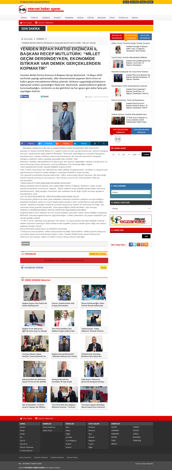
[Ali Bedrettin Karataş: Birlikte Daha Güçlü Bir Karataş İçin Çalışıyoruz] (94, 343)
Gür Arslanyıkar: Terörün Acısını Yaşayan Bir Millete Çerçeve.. (33, 406)
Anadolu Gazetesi (41, 457)
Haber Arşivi (47, 430)
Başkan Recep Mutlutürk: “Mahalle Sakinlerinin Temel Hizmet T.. (64, 355)
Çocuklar (69, 437)
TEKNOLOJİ (137, 440)
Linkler (22, 434)
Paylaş (31, 143)
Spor (67, 427)
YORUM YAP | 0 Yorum (97, 254)
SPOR (113, 440)
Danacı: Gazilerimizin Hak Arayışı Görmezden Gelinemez (63, 304)
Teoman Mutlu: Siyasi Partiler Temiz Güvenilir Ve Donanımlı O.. (34, 355)
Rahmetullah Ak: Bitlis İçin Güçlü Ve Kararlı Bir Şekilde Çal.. (34, 380)
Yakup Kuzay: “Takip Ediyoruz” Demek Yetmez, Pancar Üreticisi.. (92, 330)
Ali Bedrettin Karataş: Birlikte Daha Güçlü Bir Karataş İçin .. (91, 355)
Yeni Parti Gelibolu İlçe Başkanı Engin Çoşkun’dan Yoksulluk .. (63, 330)
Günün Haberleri (49, 427)
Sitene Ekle (26, 450)
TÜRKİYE (136, 427)
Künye (142, 2)
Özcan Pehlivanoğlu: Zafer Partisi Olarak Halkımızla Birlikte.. (92, 304)
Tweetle (48, 143)
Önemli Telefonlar (26, 447)
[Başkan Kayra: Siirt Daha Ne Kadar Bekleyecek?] (35, 293)
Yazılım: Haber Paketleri (144, 464)
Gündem (92, 427)
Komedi (91, 437)
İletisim (150, 2)
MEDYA (114, 444)
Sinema (68, 447)
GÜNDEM (40, 39)
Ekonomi (92, 430)
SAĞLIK (135, 434)
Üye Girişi (134, 2)
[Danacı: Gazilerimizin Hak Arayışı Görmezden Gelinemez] (64, 293)
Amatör (68, 444)
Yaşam (91, 444)
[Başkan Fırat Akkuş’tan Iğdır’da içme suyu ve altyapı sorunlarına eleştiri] (35, 318)
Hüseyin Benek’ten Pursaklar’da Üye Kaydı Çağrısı (62, 380)
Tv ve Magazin (71, 440)
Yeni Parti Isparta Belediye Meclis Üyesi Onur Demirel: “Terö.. (93, 406)
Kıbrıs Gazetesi (25, 457)
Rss (21, 437)
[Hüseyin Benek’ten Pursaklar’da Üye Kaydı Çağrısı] (64, 369)
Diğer (91, 447)
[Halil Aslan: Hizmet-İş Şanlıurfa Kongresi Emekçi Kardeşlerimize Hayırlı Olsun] (94, 369)
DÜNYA (114, 427)
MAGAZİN (136, 437)
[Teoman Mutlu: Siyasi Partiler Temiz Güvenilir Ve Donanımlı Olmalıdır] (35, 343)
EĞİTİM (114, 437)
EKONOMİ (115, 434)
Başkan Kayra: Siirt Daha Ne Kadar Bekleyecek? (34, 304)
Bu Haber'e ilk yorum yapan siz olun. (64, 260)
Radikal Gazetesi (57, 457)
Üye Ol (126, 2)
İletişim (22, 427)
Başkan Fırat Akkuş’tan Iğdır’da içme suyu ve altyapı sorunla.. (34, 330)
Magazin (92, 440)
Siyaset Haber (72, 457)
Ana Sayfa (28, 39)
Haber (68, 430)
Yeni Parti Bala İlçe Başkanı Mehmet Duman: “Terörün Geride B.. (64, 406)
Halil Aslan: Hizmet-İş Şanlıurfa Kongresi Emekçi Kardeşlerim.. (92, 380)
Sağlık (68, 434)
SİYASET (136, 430)
